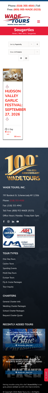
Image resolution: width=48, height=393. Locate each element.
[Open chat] (46, 374)
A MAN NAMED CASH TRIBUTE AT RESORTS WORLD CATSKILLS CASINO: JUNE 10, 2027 (24, 362)
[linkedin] (13, 221)
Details (18, 136)
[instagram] (8, 221)
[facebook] (4, 221)
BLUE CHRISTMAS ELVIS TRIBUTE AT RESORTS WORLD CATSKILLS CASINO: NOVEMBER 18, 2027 (24, 335)
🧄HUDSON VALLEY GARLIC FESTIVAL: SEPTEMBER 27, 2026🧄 (15, 102)
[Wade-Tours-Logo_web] (16, 14)
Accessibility (32, 384)
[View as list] (26, 58)
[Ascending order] (37, 44)
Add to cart (9, 133)
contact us (17, 387)
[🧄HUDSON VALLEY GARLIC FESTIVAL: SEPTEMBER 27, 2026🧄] (13, 75)
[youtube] (18, 221)
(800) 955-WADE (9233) (27, 9)
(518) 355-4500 (25, 5)
